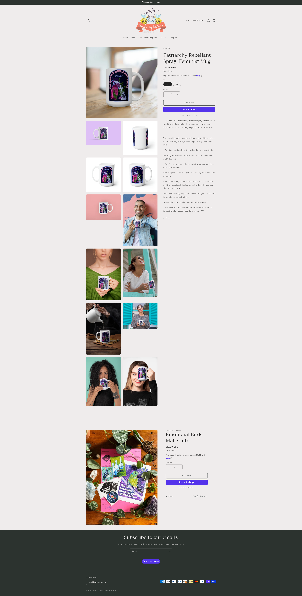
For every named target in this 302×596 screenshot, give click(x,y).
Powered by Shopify (111, 590)
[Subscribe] (169, 551)
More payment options (189, 115)
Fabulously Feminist (98, 590)
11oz (177, 84)
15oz (167, 84)
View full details (199, 496)
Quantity (166, 89)
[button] (88, 20)
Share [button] (168, 218)
